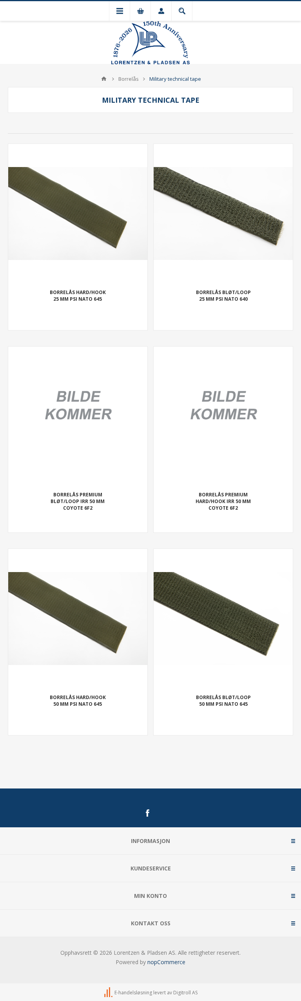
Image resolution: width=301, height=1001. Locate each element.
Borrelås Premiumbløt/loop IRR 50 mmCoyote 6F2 (78, 501)
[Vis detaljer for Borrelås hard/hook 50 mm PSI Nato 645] (77, 618)
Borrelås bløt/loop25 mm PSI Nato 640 (223, 295)
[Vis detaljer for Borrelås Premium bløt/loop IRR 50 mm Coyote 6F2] (77, 416)
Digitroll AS (185, 992)
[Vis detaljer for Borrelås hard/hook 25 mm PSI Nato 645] (77, 213)
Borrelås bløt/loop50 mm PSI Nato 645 (223, 700)
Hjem (104, 79)
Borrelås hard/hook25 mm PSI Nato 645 (78, 295)
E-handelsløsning (133, 992)
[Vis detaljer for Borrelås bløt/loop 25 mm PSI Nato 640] (223, 213)
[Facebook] (147, 813)
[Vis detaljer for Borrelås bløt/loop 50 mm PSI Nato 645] (223, 618)
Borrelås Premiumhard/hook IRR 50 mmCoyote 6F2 (223, 501)
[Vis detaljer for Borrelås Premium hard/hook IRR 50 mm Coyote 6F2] (223, 416)
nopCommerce (166, 962)
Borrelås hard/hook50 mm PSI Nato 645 (78, 700)
